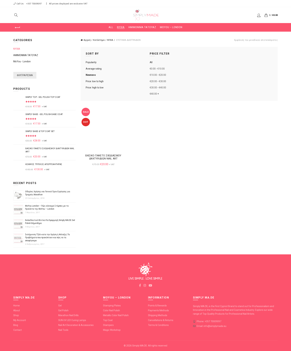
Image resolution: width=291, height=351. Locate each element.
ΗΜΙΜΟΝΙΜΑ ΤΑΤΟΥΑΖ (142, 27)
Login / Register (258, 15)
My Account (19, 320)
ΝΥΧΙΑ (121, 27)
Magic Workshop (112, 330)
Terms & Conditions (158, 325)
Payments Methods (158, 310)
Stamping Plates (112, 305)
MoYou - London (22, 61)
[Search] (16, 15)
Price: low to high (95, 81)
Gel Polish (63, 310)
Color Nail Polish (111, 310)
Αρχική (87, 40)
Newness (91, 75)
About (16, 310)
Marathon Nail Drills (68, 315)
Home (16, 305)
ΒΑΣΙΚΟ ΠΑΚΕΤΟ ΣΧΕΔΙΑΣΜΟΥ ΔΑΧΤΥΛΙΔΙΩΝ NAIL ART (103, 157)
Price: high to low (95, 87)
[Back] (17, 27)
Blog (15, 325)
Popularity (91, 62)
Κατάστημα (99, 40)
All (111, 27)
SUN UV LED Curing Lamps (72, 320)
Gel (60, 305)
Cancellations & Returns (160, 320)
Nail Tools (63, 330)
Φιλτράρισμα (25, 75)
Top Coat (108, 320)
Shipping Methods (157, 315)
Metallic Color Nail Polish (116, 315)
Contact (17, 330)
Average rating (94, 68)
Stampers (108, 325)
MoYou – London (171, 27)
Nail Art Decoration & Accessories (76, 325)
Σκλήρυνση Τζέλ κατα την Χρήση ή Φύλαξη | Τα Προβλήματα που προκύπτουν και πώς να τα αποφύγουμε (47, 237)
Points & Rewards (157, 305)
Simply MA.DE (139, 345)
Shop (16, 315)
